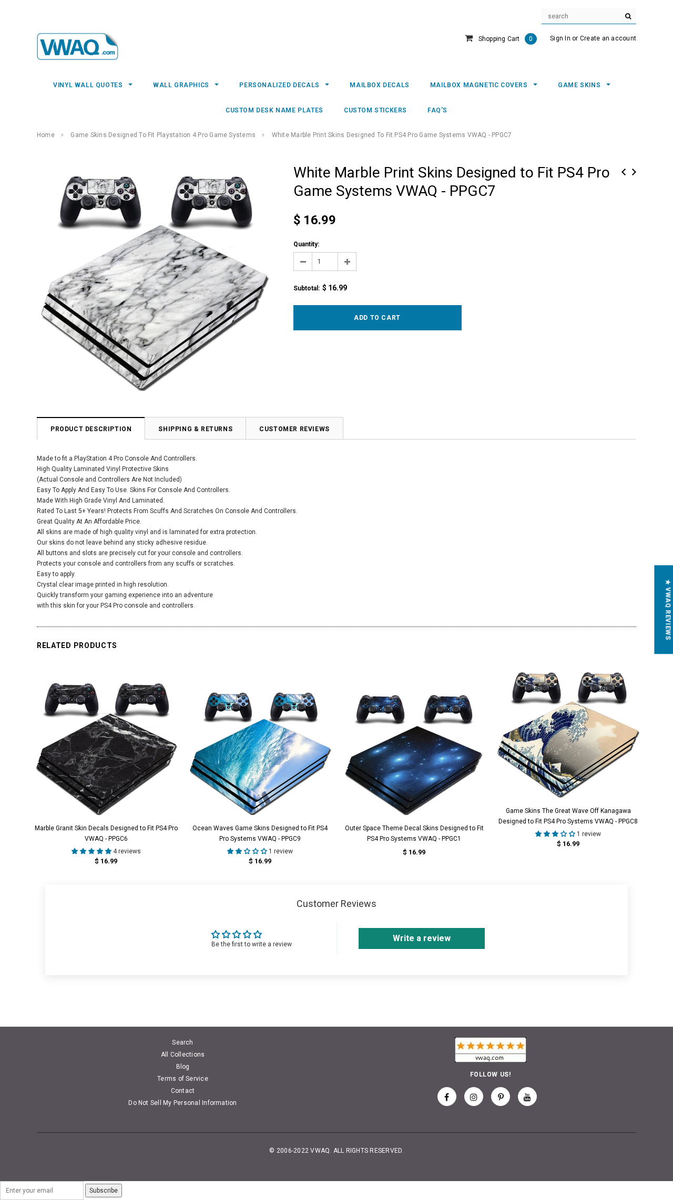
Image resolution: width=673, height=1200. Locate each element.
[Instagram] (473, 1096)
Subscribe (103, 1190)
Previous (623, 172)
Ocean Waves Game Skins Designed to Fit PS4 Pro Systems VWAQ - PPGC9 (260, 833)
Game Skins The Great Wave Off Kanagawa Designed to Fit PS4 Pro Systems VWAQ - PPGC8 (568, 816)
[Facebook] (446, 1096)
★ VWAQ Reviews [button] (667, 609)
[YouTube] (527, 1096)
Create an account (608, 38)
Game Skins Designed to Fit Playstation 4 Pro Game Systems (163, 135)
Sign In (560, 38)
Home (46, 135)
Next (634, 172)
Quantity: (306, 244)
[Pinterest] (500, 1096)
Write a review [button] (422, 938)
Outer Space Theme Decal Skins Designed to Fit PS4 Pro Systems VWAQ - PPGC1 (414, 833)
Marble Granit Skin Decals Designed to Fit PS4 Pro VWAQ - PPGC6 (106, 833)
